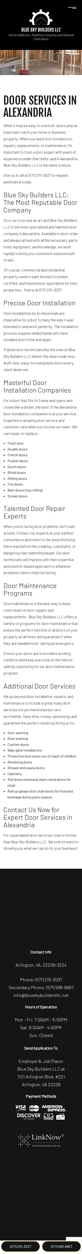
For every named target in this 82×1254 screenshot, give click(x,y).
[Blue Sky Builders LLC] (41, 16)
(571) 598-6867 (61, 1246)
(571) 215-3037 (20, 1246)
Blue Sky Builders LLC (41, 30)
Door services (14, 220)
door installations (58, 138)
